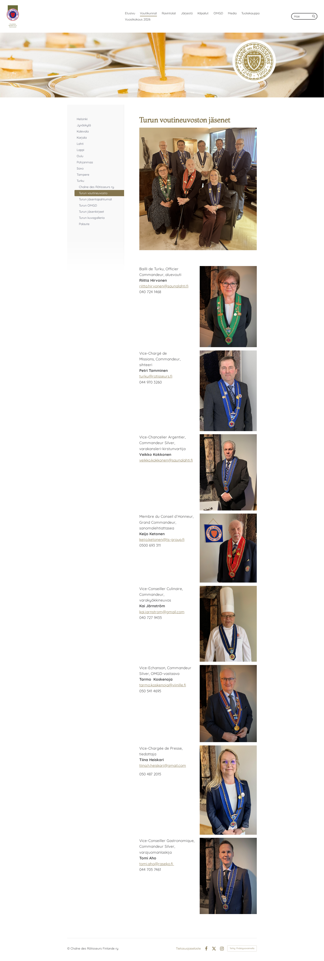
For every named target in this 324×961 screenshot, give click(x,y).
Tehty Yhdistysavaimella (242, 948)
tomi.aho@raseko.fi (156, 863)
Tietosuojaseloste (188, 948)
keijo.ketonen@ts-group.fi (161, 539)
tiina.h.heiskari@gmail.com (162, 765)
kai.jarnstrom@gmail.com (161, 611)
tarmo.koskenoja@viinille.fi (162, 685)
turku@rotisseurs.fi (155, 376)
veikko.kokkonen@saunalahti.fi (166, 460)
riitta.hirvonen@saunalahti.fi (163, 286)
